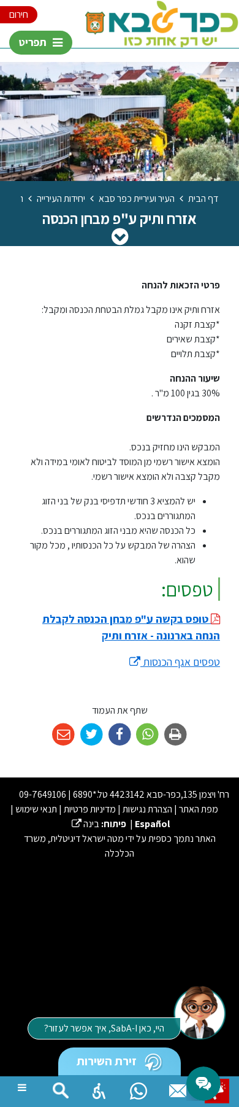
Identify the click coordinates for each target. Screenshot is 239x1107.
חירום (18, 14)
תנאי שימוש (36, 809)
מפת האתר (198, 809)
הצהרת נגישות (147, 809)
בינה (85, 823)
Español (152, 823)
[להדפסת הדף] (175, 735)
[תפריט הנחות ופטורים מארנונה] (120, 236)
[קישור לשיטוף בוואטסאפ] (147, 735)
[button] (99, 1088)
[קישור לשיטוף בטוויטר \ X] (91, 735)
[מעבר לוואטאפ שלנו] (138, 1088)
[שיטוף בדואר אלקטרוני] (63, 735)
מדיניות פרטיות (90, 809)
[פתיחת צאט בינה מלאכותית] (199, 1012)
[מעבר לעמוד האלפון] (177, 1088)
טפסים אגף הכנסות (174, 662)
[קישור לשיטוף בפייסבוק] (120, 735)
